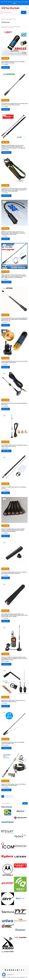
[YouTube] (17, 970)
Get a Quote (5, 58)
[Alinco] (7, 812)
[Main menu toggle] (26, 7)
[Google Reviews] (15, 970)
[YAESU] (20, 937)
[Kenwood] (20, 846)
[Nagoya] (20, 865)
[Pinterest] (11, 970)
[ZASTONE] (7, 951)
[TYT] (20, 911)
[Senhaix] (20, 898)
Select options (6, 152)
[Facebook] (5, 970)
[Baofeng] (7, 822)
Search (25, 803)
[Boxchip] (20, 817)
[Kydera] (7, 856)
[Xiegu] (7, 943)
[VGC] (7, 925)
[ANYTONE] (20, 811)
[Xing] (19, 970)
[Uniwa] (7, 920)
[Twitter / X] (23, 970)
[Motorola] (7, 869)
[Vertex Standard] (20, 920)
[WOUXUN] (20, 929)
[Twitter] (7, 970)
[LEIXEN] (20, 856)
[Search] (23, 12)
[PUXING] (7, 882)
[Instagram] (9, 970)
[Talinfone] (7, 911)
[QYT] (7, 898)
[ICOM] (7, 845)
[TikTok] (21, 970)
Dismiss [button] (14, 3)
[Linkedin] (13, 970)
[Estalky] (7, 831)
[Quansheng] (20, 884)
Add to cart (5, 67)
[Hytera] (20, 835)
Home (2, 19)
